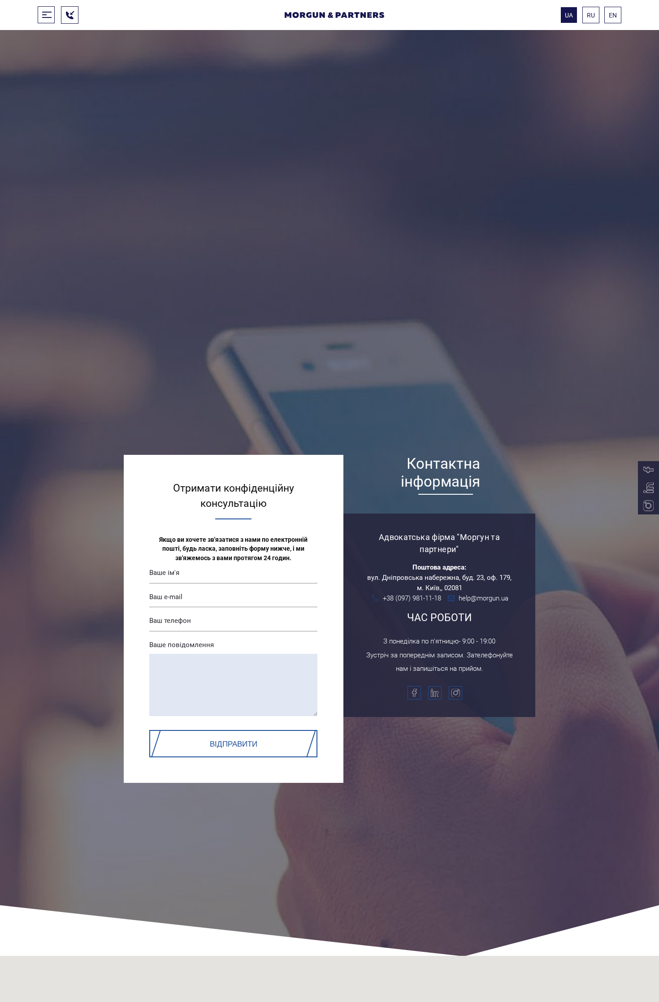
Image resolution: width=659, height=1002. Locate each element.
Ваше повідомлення (181, 645)
